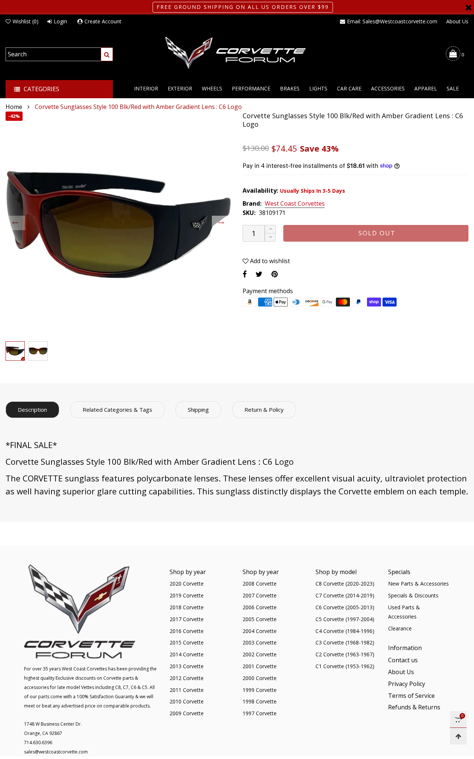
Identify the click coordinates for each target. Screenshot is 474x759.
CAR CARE (349, 88)
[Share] (245, 274)
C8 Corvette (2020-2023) (345, 583)
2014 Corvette (187, 654)
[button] (15, 223)
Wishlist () (26, 21)
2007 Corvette (260, 595)
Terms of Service (411, 696)
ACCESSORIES (388, 88)
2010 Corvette (187, 701)
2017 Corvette (187, 619)
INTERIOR (146, 88)
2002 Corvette (260, 654)
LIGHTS (318, 88)
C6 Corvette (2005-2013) (345, 607)
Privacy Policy (406, 684)
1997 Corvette (260, 713)
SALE (453, 88)
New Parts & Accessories (418, 583)
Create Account (102, 21)
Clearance (400, 628)
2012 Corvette (187, 678)
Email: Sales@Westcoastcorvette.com (392, 21)
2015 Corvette (187, 642)
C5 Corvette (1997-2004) (345, 619)
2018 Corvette (187, 607)
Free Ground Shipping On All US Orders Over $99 (243, 6)
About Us (457, 21)
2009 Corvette (187, 713)
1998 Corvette (260, 701)
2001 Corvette (260, 666)
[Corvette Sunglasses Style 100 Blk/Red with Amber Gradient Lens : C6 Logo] (118, 225)
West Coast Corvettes (295, 204)
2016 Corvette (187, 630)
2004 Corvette (260, 630)
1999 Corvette (260, 689)
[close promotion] (468, 7)
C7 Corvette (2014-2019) (345, 595)
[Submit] (107, 54)
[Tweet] (259, 274)
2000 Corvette (260, 678)
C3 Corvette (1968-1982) (345, 642)
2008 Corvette (260, 583)
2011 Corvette (187, 689)
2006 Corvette (260, 607)
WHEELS (212, 88)
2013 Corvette (187, 666)
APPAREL (425, 88)
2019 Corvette (187, 595)
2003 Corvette (260, 642)
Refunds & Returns (414, 707)
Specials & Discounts (413, 595)
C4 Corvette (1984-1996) (345, 630)
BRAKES (290, 88)
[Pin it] (274, 274)
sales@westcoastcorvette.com (56, 752)
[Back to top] (458, 736)
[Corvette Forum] (237, 53)
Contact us (403, 660)
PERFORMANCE (251, 88)
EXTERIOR (180, 88)
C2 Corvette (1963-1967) (345, 654)
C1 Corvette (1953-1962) (345, 666)
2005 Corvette (260, 619)
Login (60, 21)
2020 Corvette (187, 583)
